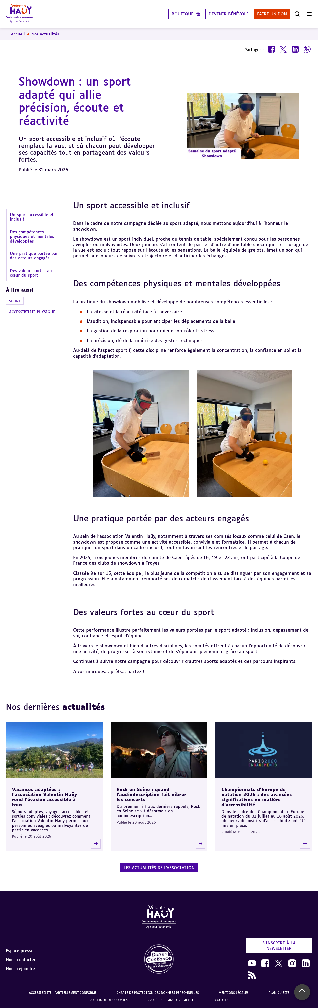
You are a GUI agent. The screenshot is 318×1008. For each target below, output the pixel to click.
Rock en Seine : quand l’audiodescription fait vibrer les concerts (151, 794)
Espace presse (19, 950)
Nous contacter (21, 959)
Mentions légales (234, 993)
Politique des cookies (109, 1000)
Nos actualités (45, 34)
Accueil (18, 34)
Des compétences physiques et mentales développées (32, 236)
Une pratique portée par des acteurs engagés (34, 255)
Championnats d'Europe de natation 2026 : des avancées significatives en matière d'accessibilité (256, 797)
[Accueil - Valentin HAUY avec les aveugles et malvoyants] (20, 14)
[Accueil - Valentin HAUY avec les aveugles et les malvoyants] (159, 917)
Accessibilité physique (32, 312)
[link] (159, 959)
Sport (14, 301)
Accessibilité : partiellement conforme (63, 993)
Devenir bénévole (229, 13)
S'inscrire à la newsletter (279, 945)
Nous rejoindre (20, 968)
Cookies (221, 1000)
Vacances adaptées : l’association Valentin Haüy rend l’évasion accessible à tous (44, 797)
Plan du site (279, 993)
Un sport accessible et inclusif (32, 217)
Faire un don (272, 13)
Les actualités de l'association (159, 867)
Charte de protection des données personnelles (158, 993)
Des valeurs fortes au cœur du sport (31, 273)
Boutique (182, 13)
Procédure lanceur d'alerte (171, 1000)
